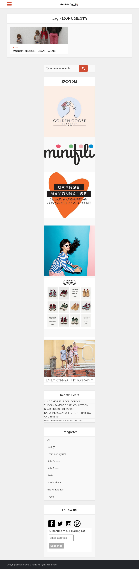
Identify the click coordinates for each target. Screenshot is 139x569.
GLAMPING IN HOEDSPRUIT (60, 409)
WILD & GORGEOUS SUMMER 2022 (64, 420)
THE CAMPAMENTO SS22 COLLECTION (66, 405)
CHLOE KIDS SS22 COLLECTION (62, 401)
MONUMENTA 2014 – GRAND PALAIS (34, 50)
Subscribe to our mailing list (67, 531)
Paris (15, 47)
